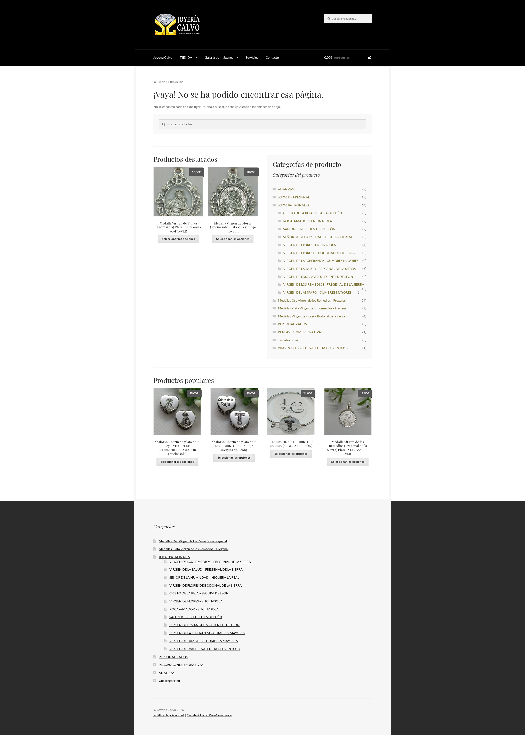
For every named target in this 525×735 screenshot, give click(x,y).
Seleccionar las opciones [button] (178, 238)
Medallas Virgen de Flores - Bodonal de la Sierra (311, 316)
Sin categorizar (288, 340)
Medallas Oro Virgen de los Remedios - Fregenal (312, 300)
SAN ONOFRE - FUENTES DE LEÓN (309, 229)
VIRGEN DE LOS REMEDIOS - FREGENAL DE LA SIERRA (323, 284)
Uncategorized (169, 680)
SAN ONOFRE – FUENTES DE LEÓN (195, 617)
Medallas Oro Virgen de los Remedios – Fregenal (193, 541)
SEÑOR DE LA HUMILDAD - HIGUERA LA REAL (318, 237)
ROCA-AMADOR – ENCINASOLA (194, 609)
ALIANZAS (286, 189)
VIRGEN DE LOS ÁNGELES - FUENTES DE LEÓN (318, 276)
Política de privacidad (168, 715)
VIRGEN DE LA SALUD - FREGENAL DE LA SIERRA (319, 268)
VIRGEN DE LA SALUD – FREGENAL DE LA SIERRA (206, 569)
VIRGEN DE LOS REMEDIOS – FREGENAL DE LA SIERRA (210, 561)
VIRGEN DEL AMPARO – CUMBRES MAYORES (203, 641)
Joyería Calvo (162, 57)
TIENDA (186, 57)
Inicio (161, 82)
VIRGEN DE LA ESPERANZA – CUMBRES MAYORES (207, 633)
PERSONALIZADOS (292, 324)
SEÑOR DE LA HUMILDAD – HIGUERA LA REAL (204, 577)
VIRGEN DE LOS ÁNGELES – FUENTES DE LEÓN (204, 625)
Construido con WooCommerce (209, 715)
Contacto (272, 57)
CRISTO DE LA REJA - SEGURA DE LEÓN (312, 213)
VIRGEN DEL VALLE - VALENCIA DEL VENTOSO (313, 348)
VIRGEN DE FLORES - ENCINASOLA (309, 245)
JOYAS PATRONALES (293, 205)
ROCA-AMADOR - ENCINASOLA (307, 221)
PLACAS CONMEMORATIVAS (300, 332)
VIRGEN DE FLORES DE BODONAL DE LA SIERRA (319, 253)
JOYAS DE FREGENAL (294, 197)
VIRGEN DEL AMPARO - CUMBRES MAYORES (317, 292)
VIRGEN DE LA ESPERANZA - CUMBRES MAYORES (320, 260)
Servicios (252, 57)
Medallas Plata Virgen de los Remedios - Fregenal (312, 308)
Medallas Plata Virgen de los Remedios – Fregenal (193, 549)
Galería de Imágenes (219, 57)
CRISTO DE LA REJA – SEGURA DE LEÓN (199, 593)
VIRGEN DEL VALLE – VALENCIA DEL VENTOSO (204, 649)
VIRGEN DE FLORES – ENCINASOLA (196, 601)
